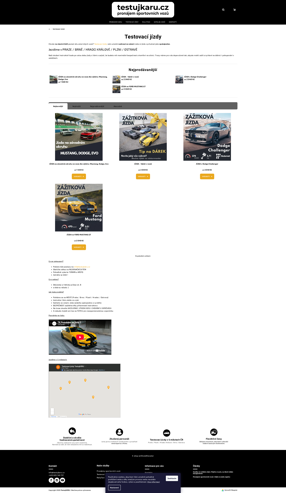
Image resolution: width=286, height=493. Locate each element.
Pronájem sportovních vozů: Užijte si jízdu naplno (211, 477)
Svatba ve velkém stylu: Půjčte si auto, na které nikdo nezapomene (213, 472)
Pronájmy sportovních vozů (108, 471)
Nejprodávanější (97, 106)
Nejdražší (76, 106)
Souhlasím (172, 478)
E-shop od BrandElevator (143, 456)
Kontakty (149, 472)
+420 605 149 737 (56, 475)
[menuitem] (115, 22)
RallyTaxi (101, 477)
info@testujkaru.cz (57, 472)
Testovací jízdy (100, 44)
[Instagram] (56, 480)
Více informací (153, 482)
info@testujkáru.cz (82, 267)
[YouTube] (62, 480)
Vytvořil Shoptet (231, 490)
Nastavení (114, 487)
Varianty (77, 176)
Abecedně (118, 106)
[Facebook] (51, 480)
